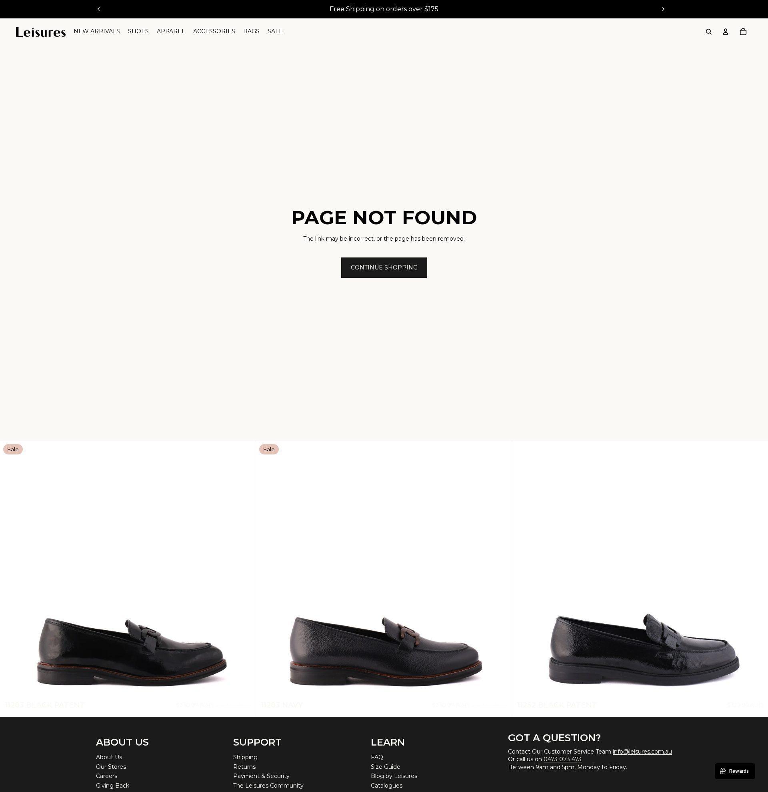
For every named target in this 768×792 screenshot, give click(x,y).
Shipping (245, 757)
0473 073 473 (563, 759)
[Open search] (709, 31)
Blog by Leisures (394, 776)
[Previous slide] (99, 9)
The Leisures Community (268, 785)
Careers (106, 776)
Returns (244, 766)
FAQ (377, 757)
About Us (109, 757)
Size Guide (385, 766)
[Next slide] (663, 9)
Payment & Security (261, 776)
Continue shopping (384, 267)
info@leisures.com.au (642, 751)
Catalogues (386, 785)
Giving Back (112, 785)
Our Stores (111, 766)
